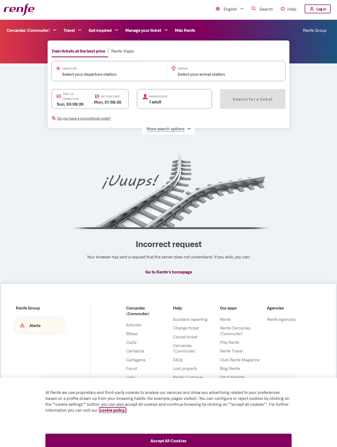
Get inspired (100, 30)
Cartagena (135, 359)
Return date (110, 96)
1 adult (155, 101)
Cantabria (135, 350)
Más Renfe (185, 30)
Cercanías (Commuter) (28, 30)
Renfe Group (315, 30)
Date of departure (71, 96)
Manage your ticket (143, 30)
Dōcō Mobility (232, 377)
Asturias (133, 324)
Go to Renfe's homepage (168, 271)
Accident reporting (190, 319)
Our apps (228, 307)
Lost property (185, 368)
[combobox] (101, 74)
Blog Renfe (230, 368)
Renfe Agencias (281, 319)
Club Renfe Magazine (240, 359)
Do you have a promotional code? (84, 118)
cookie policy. (112, 410)
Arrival (183, 68)
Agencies (275, 307)
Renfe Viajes (122, 50)
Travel (69, 30)
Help (291, 8)
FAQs (178, 359)
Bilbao (132, 333)
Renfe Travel (231, 350)
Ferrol (131, 368)
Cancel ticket (185, 336)
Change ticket (186, 327)
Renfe (225, 319)
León (130, 377)
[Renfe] (19, 9)
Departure (69, 68)
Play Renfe (229, 342)
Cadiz (131, 342)
